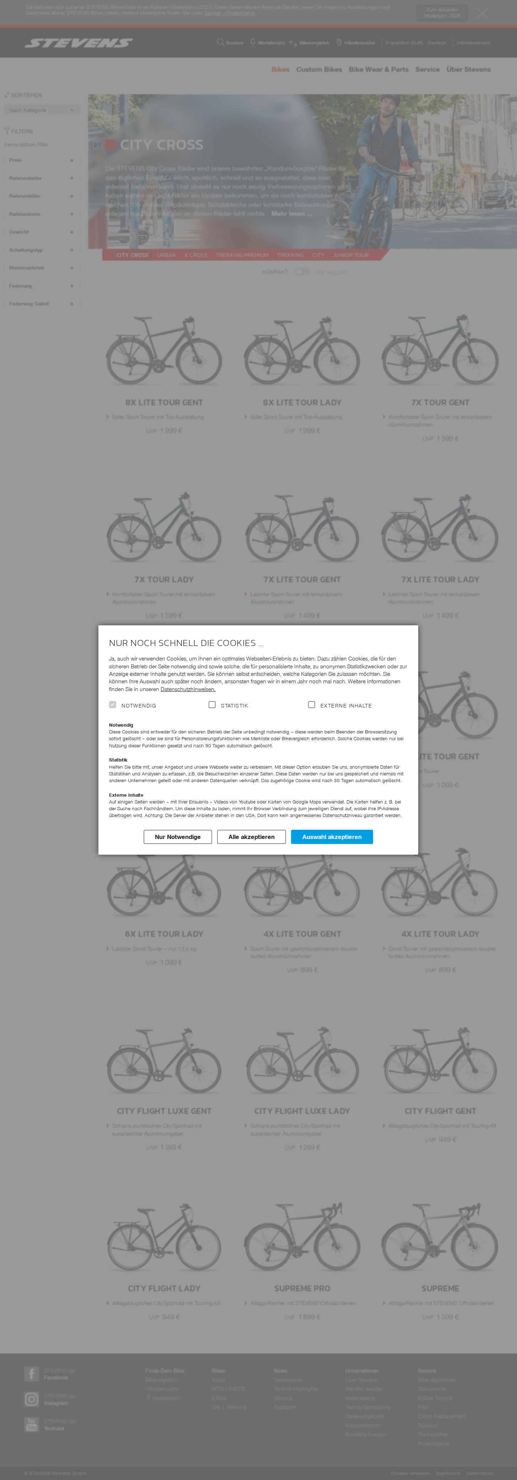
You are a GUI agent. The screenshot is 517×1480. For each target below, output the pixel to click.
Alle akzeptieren (251, 836)
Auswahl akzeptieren (332, 836)
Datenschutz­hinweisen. (188, 689)
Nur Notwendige (178, 836)
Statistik (234, 706)
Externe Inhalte (346, 706)
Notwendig (139, 706)
